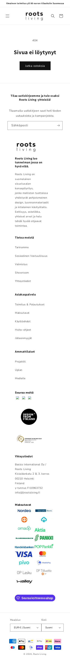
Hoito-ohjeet (23, 330)
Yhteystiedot (23, 281)
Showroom (22, 272)
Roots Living (39, 654)
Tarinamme (22, 247)
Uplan (18, 370)
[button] (7, 16)
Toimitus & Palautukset (29, 304)
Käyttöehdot (23, 321)
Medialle (20, 378)
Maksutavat (22, 313)
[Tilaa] (58, 125)
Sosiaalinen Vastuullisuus (31, 256)
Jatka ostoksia (35, 66)
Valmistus (21, 264)
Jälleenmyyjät (23, 338)
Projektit (20, 361)
